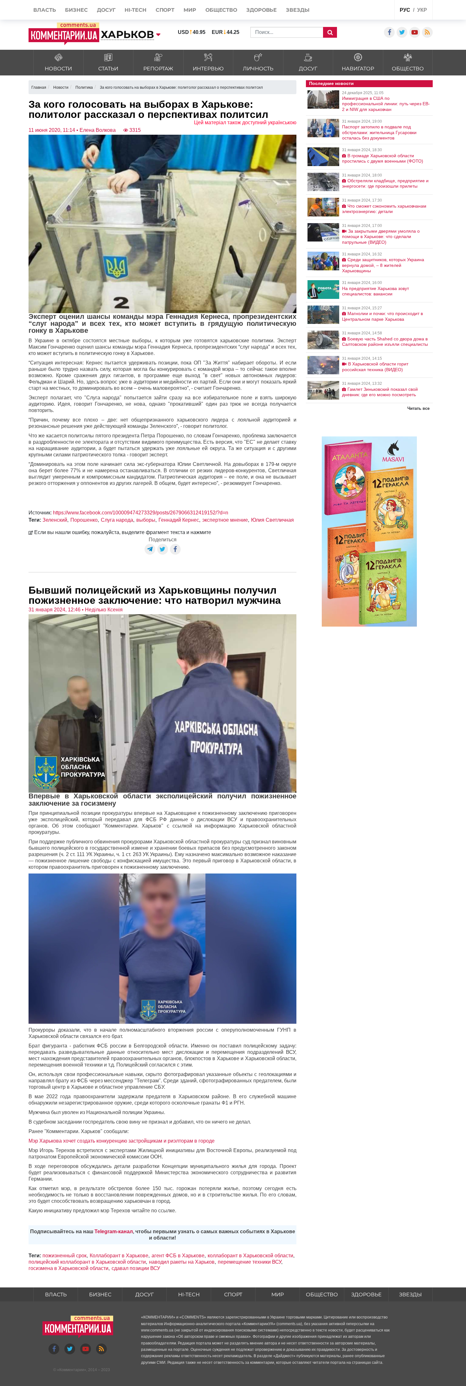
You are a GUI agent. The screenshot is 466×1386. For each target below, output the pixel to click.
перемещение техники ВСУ (249, 1262)
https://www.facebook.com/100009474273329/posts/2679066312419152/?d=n (140, 512)
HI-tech (189, 1295)
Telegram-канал (113, 1231)
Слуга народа (117, 520)
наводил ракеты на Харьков (182, 1262)
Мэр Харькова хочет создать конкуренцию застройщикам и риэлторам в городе (122, 1141)
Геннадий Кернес (179, 520)
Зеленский (54, 520)
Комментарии (71, 1370)
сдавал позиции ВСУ (136, 1268)
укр (422, 10)
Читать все (418, 408)
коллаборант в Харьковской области (250, 1255)
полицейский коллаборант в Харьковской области (87, 1262)
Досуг (144, 1295)
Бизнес (100, 1295)
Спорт (233, 1295)
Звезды (410, 1295)
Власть (56, 1295)
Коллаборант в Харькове (119, 1255)
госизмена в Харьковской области (68, 1268)
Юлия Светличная (272, 520)
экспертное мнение (225, 520)
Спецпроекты (365, 11)
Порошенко (84, 520)
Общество (322, 1295)
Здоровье (366, 1295)
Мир (277, 1295)
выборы (145, 520)
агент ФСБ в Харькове (178, 1255)
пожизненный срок (64, 1255)
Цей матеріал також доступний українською (245, 122)
